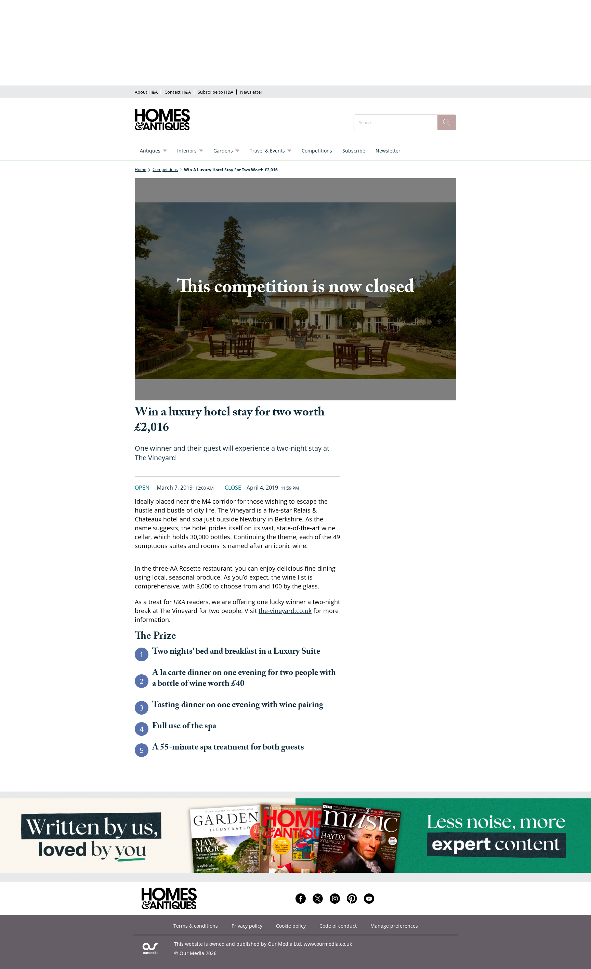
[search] (446, 122)
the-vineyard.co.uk (285, 611)
